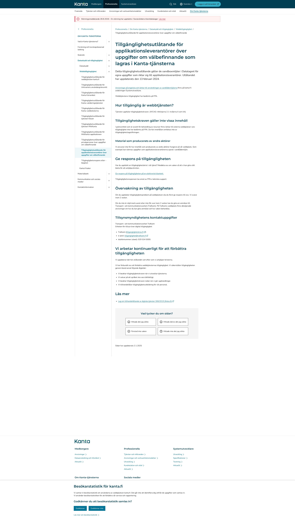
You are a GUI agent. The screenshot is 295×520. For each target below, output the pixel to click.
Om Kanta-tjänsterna (89, 36)
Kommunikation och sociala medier (89, 180)
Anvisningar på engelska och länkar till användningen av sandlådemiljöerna (146, 88)
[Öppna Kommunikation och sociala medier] (109, 180)
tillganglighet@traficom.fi (136, 236)
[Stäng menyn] (109, 60)
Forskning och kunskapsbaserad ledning (91, 48)
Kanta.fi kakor (85, 168)
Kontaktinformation (86, 187)
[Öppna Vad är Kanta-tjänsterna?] (109, 41)
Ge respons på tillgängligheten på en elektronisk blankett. (139, 173)
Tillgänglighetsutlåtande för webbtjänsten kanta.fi (93, 78)
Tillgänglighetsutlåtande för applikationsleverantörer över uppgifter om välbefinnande (94, 152)
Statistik (81, 55)
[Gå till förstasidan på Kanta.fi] (82, 441)
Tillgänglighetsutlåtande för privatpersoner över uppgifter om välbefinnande (93, 142)
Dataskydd (84, 66)
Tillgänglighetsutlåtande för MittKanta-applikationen (93, 133)
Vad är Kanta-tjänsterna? (88, 41)
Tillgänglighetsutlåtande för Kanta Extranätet (93, 93)
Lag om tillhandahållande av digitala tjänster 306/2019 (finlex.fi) (146, 301)
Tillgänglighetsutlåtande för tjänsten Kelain (93, 117)
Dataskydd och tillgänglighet (90, 60)
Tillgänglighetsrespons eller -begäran (93, 161)
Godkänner (80, 508)
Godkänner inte (97, 508)
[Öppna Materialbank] (109, 173)
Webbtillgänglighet (88, 71)
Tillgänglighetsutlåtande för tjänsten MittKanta (93, 125)
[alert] (162, 19)
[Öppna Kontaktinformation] (109, 187)
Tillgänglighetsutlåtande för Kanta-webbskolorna (93, 109)
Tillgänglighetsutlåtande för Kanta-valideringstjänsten (93, 101)
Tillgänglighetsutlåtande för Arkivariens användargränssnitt (94, 86)
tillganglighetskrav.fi (136, 232)
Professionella (87, 29)
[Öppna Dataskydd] (109, 66)
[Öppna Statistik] (109, 55)
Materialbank (83, 173)
